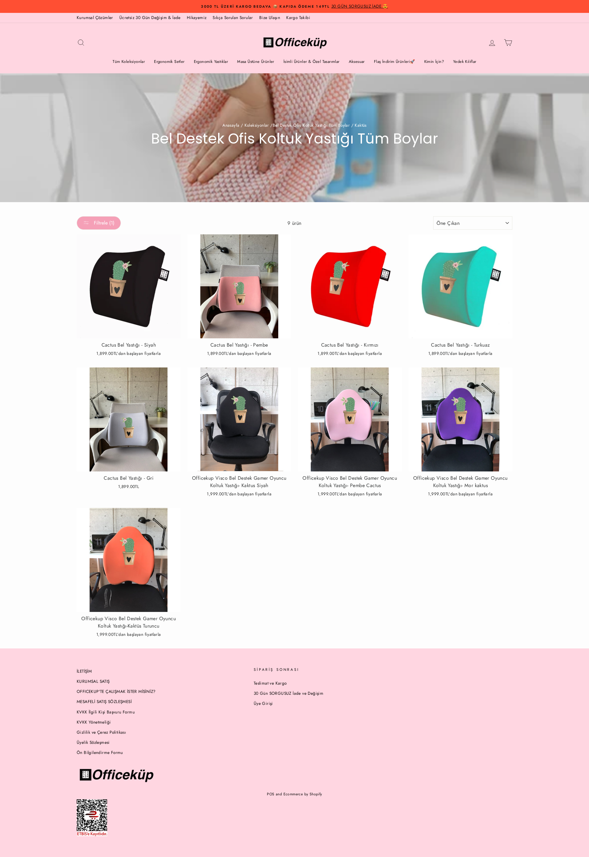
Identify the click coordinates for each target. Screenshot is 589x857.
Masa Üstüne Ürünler (255, 61)
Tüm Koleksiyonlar (129, 61)
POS (270, 794)
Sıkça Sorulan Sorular (233, 17)
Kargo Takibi (298, 17)
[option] (294, 6)
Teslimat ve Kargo (270, 683)
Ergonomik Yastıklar (211, 61)
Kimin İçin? (434, 61)
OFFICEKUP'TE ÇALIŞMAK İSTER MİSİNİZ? (116, 691)
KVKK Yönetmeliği (94, 722)
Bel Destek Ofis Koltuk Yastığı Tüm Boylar (311, 125)
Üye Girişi (263, 703)
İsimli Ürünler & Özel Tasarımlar (311, 61)
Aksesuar (357, 61)
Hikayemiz (197, 17)
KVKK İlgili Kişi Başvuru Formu (106, 712)
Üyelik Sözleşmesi (93, 742)
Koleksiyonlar (256, 125)
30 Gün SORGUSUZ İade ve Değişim (288, 693)
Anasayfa (230, 125)
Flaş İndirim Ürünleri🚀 (394, 61)
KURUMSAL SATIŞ (93, 681)
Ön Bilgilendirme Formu (100, 752)
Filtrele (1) (103, 222)
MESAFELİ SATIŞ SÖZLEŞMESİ (104, 701)
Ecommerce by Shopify (302, 794)
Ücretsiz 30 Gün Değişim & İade (150, 17)
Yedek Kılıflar (464, 61)
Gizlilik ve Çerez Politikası (101, 732)
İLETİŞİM (84, 671)
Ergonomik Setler (169, 61)
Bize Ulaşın (269, 17)
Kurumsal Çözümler (95, 17)
